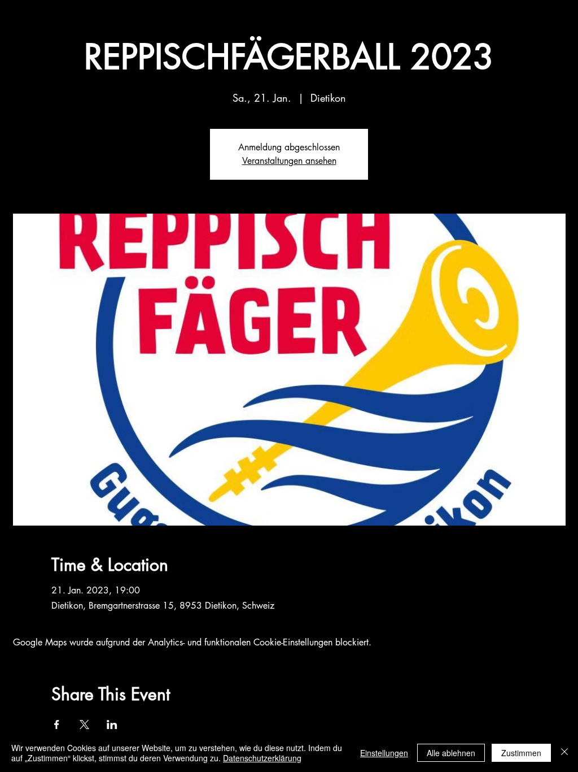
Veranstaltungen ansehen (289, 161)
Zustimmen (521, 752)
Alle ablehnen (451, 752)
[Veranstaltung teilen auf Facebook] (56, 724)
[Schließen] (564, 753)
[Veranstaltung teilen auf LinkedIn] (112, 724)
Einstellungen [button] (384, 752)
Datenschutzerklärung (262, 758)
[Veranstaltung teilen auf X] (84, 724)
